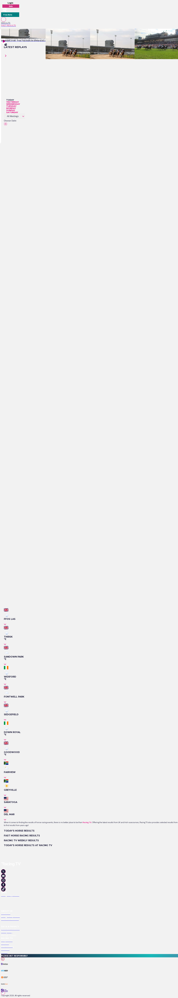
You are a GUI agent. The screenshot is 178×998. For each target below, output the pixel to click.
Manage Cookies (8, 935)
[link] (10, 23)
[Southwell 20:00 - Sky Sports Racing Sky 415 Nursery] (113, 33)
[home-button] (4, 10)
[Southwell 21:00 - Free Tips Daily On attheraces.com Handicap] (29, 33)
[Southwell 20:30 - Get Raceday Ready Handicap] (67, 33)
